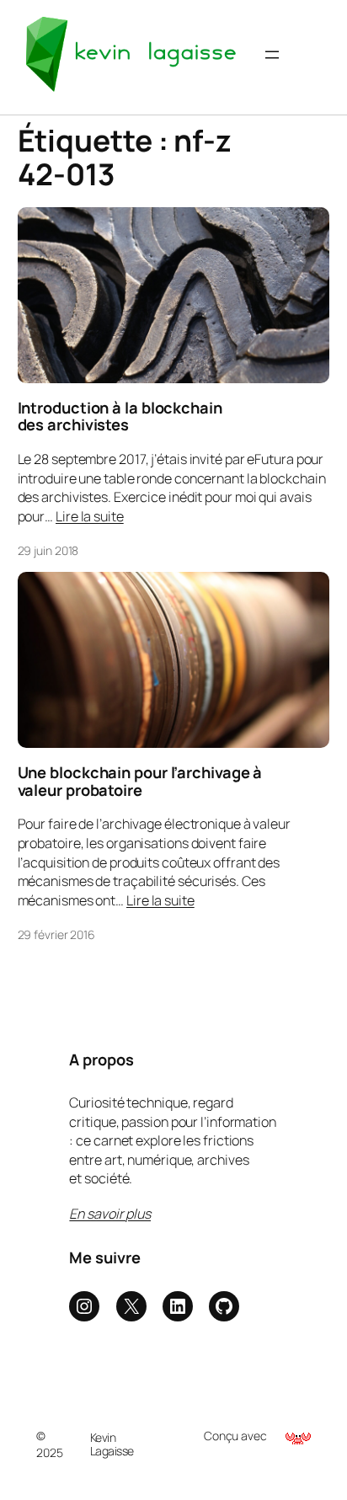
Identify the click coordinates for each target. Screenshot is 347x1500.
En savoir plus (110, 1213)
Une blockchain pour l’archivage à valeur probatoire (140, 781)
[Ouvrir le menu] (272, 55)
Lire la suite (90, 516)
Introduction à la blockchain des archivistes (120, 416)
